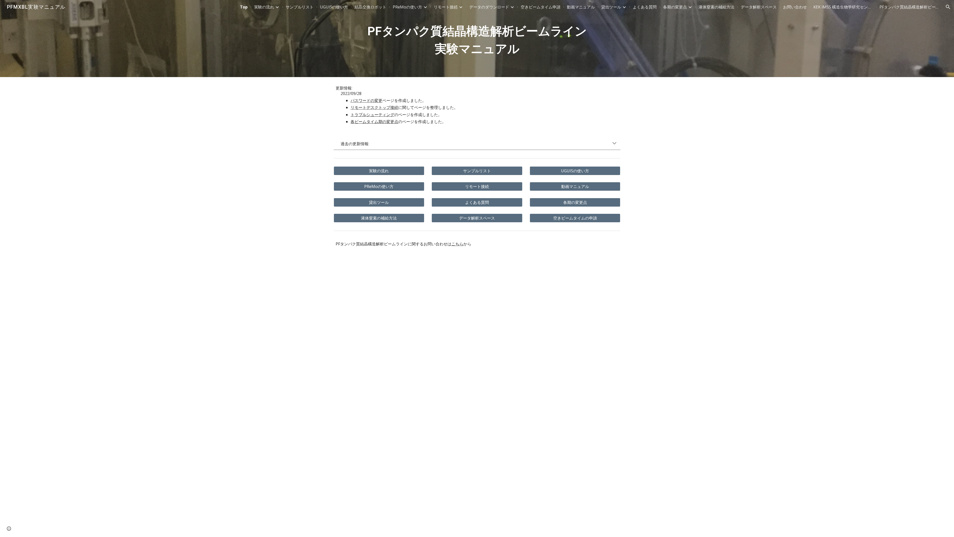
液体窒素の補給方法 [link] (716, 7)
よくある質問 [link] (645, 7)
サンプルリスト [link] (300, 7)
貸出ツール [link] (611, 7)
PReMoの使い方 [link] (407, 7)
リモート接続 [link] (446, 7)
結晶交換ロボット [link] (370, 7)
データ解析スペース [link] (759, 7)
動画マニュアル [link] (581, 7)
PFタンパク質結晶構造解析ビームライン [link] (909, 7)
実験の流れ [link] (264, 7)
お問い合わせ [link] (795, 7)
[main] (477, 38)
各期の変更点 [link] (675, 7)
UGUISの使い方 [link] (334, 7)
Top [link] (244, 7)
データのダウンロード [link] (489, 7)
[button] (948, 7)
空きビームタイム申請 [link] (540, 7)
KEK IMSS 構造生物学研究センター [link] (843, 7)
